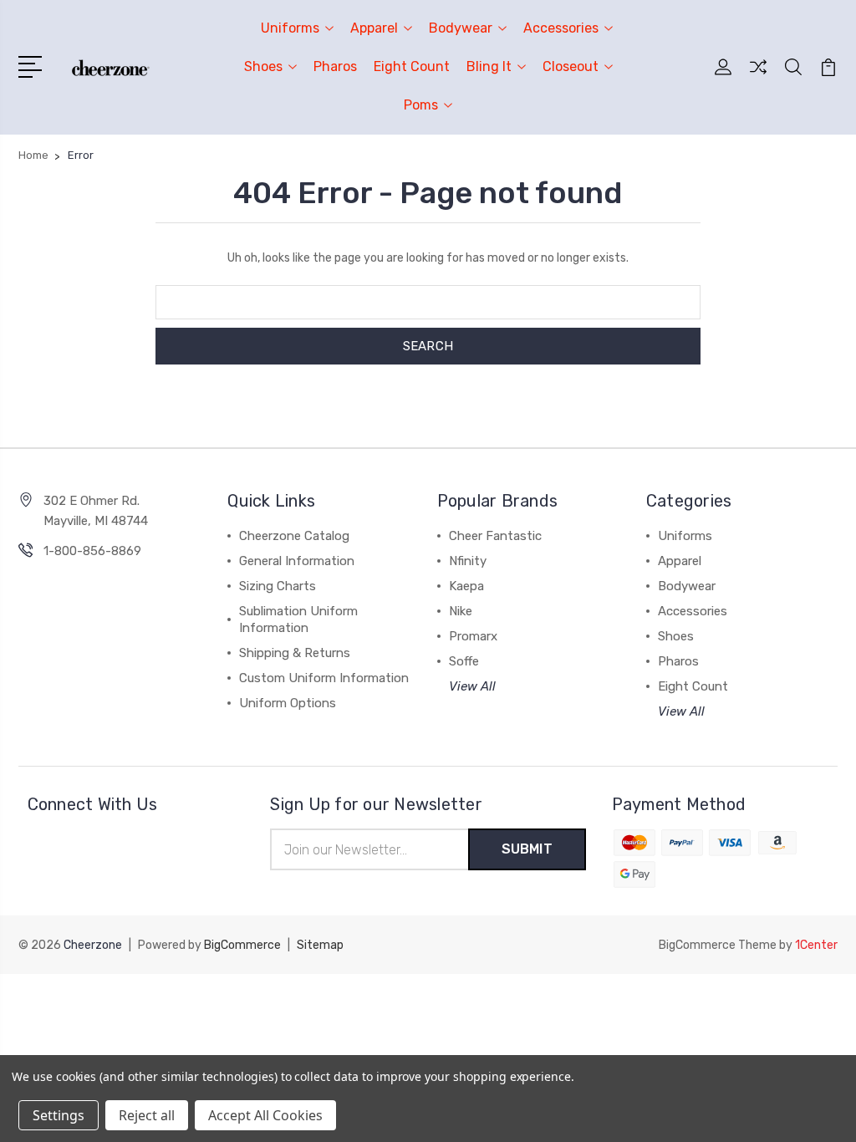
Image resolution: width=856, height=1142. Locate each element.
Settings (58, 1115)
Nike (460, 611)
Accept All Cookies (265, 1115)
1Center (816, 945)
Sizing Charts (277, 586)
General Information (296, 560)
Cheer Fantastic (495, 535)
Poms (421, 105)
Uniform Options (287, 703)
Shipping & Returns (294, 652)
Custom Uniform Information (324, 678)
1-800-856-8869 (92, 550)
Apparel (374, 28)
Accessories (561, 28)
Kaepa (466, 586)
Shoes (263, 66)
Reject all (147, 1115)
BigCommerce (242, 945)
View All (472, 686)
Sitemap (320, 945)
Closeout (571, 66)
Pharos (335, 66)
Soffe (464, 661)
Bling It (489, 66)
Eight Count (412, 66)
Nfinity (468, 560)
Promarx (473, 636)
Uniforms (290, 28)
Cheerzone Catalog (294, 535)
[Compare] (758, 77)
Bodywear (460, 28)
